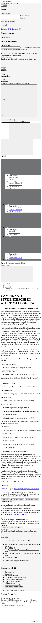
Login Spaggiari (16, 55)
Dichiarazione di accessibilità (14, 579)
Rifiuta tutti (17, 499)
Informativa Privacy (11, 576)
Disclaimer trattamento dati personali (12, 605)
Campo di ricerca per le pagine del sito (13, 263)
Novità (7, 285)
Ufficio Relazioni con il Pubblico (15, 577)
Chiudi (3, 68)
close (3, 156)
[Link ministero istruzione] (10, 3)
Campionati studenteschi (31, 489)
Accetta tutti (31, 499)
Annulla (4, 120)
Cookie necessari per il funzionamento (13, 520)
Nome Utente (24, 16)
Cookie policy (9, 572)
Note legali (8, 574)
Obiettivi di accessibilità (12, 581)
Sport (21, 489)
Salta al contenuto (6, 2)
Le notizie (8, 287)
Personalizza (5, 499)
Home (7, 283)
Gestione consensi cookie (13, 585)
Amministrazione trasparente (14, 587)
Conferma (11, 120)
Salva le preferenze (16, 527)
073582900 (11, 548)
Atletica (16, 489)
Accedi (4, 5)
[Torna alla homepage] (21, 122)
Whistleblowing (10, 583)
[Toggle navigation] (17, 147)
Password (23, 18)
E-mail (22, 47)
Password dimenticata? (8, 21)
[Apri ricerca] (25, 131)
